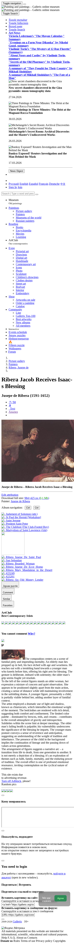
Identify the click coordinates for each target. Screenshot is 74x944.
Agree (60, 898)
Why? (31, 633)
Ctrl (28, 507)
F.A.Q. (12, 937)
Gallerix (17, 921)
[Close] (36, 194)
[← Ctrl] (24, 530)
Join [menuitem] (20, 187)
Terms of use (28, 940)
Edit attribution (9, 494)
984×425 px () (36, 498)
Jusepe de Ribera (20, 501)
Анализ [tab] (13, 411)
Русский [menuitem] (14, 183)
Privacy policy (44, 940)
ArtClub (18, 242)
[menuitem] (62, 183)
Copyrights (59, 940)
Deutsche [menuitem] (54, 183)
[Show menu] (24, 4)
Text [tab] (12, 408)
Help (4, 937)
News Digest (16, 171)
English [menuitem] (24, 183)
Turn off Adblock (11, 781)
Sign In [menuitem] (13, 187)
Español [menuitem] (33, 183)
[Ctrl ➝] (21, 557)
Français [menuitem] (43, 183)
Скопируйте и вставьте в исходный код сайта (29, 901)
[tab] (12, 402)
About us (21, 937)
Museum (15, 201)
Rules (17, 940)
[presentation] (41, 415)
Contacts (32, 937)
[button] (18, 19)
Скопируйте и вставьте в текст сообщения (27, 911)
